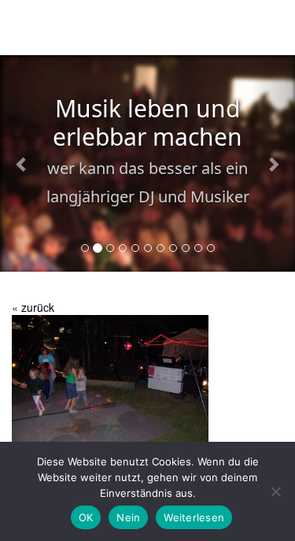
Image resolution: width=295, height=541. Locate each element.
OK (86, 517)
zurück (37, 307)
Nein (128, 517)
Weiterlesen (194, 517)
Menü (264, 30)
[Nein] (275, 491)
